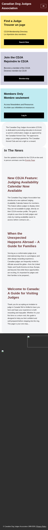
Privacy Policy (41, 526)
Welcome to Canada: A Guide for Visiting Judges (24, 293)
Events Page (30, 160)
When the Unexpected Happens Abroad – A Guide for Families (23, 240)
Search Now (24, 42)
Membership (24, 79)
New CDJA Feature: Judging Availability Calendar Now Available (23, 184)
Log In (24, 115)
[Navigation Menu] (43, 6)
